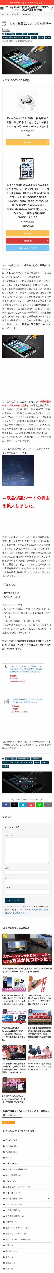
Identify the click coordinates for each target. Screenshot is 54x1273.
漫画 (9, 1257)
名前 (7, 868)
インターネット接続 (16, 1169)
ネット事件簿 (13, 1175)
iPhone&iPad (33, 34)
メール (8, 878)
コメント (10, 836)
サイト (8, 888)
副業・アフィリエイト (17, 1228)
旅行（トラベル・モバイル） (20, 1239)
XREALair (11, 1163)
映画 (9, 1245)
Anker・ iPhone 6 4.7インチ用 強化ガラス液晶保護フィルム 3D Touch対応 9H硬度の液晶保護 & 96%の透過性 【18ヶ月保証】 (26, 669)
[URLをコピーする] (48, 804)
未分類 (48, 37)
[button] (6, 804)
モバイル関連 (10, 34)
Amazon (28, 142)
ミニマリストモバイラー (18, 1187)
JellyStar (11, 1146)
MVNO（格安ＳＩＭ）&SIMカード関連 (16, 37)
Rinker (31, 131)
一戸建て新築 (13, 1210)
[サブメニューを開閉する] (49, 1152)
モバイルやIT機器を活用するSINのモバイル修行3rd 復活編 (27, 8)
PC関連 (11, 1152)
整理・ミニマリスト (16, 1234)
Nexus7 (41, 37)
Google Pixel (13, 1140)
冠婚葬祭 (11, 1222)
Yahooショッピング (28, 248)
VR (9, 1158)
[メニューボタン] (2, 8)
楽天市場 (28, 240)
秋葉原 (10, 1263)
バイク (11, 1181)
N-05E (34, 37)
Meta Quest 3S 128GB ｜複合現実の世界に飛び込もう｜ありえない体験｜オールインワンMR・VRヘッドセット (28, 122)
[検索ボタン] (52, 8)
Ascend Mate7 (21, 34)
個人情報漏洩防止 (15, 1216)
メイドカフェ (13, 1193)
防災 (9, 1269)
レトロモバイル (14, 1204)
